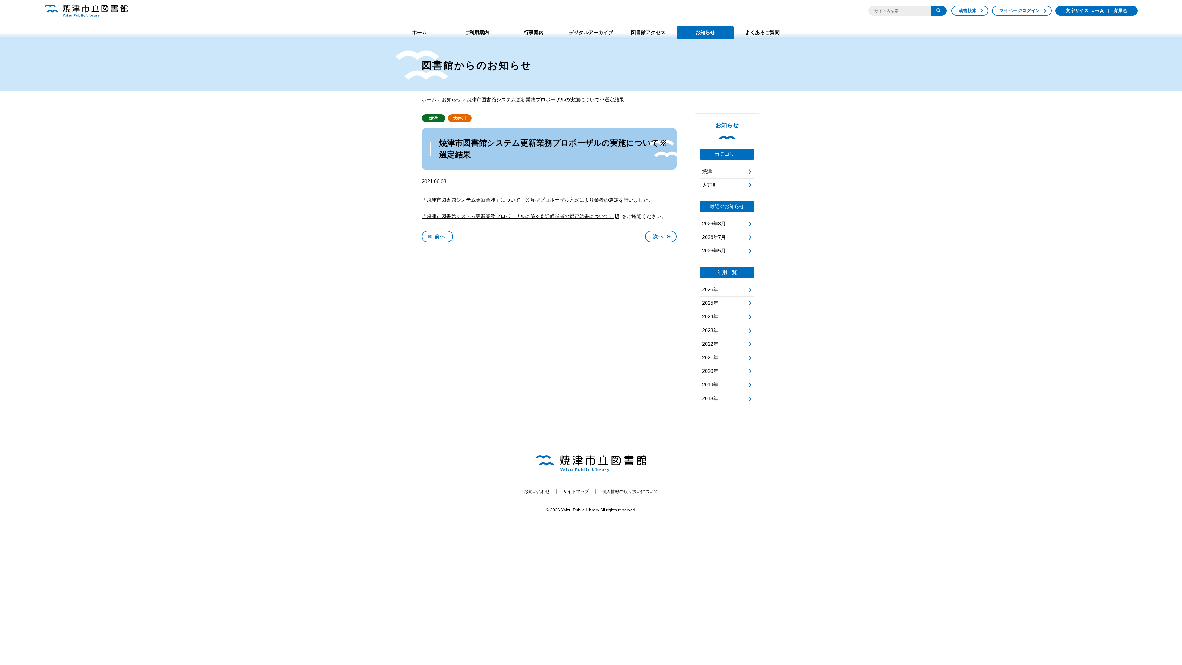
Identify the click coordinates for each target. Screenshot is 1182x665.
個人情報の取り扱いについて (630, 491)
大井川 (459, 118)
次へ (658, 236)
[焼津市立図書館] (86, 11)
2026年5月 (714, 250)
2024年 (710, 316)
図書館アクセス (648, 32)
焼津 (433, 118)
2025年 (710, 303)
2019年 (710, 384)
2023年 (710, 330)
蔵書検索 (968, 10)
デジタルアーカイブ (591, 32)
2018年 (710, 398)
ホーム (419, 32)
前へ (440, 236)
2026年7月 (714, 237)
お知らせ (705, 32)
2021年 (710, 357)
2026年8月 (714, 223)
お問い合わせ (537, 491)
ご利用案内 (476, 32)
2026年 (710, 289)
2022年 (710, 344)
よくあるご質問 (762, 32)
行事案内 (534, 32)
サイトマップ (576, 491)
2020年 (710, 371)
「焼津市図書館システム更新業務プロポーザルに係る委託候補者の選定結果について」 (518, 216)
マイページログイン (1019, 10)
